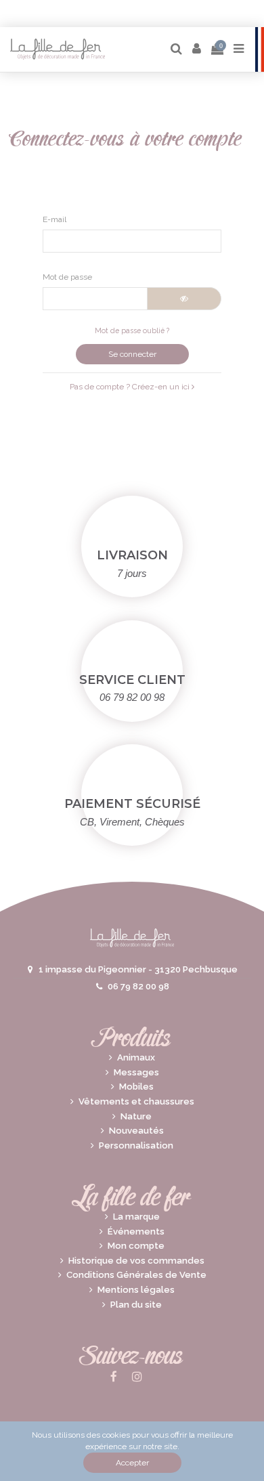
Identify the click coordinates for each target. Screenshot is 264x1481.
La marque (136, 1216)
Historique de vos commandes (136, 1260)
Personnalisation (136, 1145)
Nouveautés (136, 1130)
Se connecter (132, 354)
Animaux (136, 1057)
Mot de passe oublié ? (132, 330)
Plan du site (136, 1305)
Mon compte (136, 1246)
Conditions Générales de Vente (136, 1275)
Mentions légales (136, 1290)
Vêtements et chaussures (136, 1101)
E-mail (54, 219)
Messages (136, 1072)
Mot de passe (67, 277)
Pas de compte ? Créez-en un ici (131, 386)
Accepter (132, 1462)
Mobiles (136, 1086)
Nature (136, 1116)
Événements (136, 1231)
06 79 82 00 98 (138, 986)
